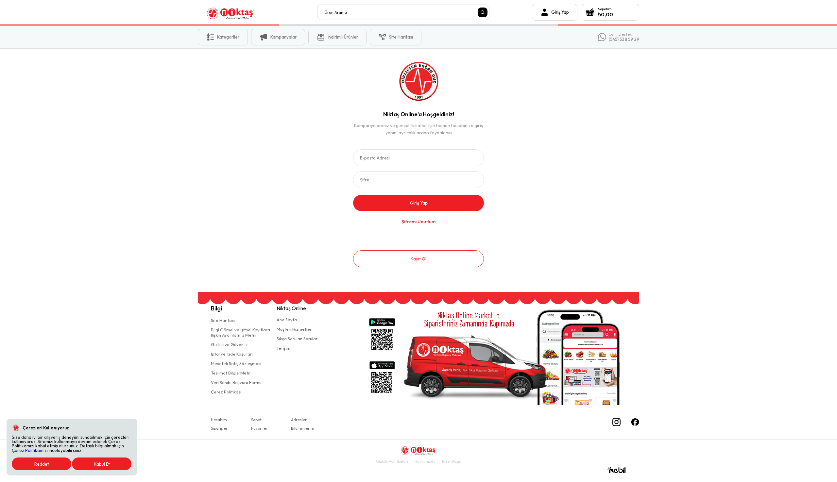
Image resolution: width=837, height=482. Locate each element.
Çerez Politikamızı (30, 450)
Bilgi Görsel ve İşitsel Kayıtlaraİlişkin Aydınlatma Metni (240, 332)
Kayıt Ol (418, 258)
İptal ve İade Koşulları (232, 354)
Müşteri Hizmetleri (295, 329)
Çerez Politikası (226, 391)
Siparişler (219, 428)
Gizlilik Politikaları (392, 461)
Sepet (256, 419)
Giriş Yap (419, 203)
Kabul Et (102, 464)
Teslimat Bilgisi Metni (231, 372)
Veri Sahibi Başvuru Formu (236, 382)
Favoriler (259, 428)
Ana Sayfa (287, 319)
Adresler (299, 419)
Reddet (41, 464)
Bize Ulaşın (451, 461)
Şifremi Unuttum (418, 221)
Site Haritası (223, 320)
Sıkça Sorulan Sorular (297, 338)
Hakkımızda (425, 461)
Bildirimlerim (302, 428)
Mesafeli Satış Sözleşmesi (236, 363)
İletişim (283, 348)
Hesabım (219, 419)
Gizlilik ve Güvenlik (229, 344)
